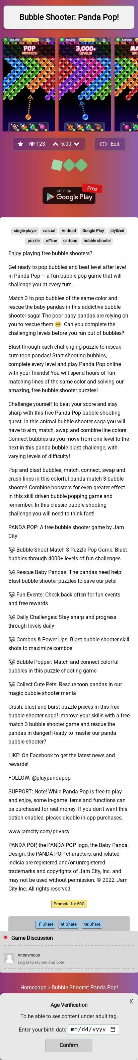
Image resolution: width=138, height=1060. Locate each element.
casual (49, 230)
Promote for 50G (69, 903)
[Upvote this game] (56, 144)
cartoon (70, 240)
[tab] (57, 165)
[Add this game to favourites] (20, 144)
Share (48, 924)
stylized (117, 230)
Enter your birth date (42, 1030)
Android (69, 230)
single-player (25, 230)
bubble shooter (97, 240)
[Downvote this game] (77, 144)
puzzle (34, 240)
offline (51, 240)
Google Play (93, 230)
